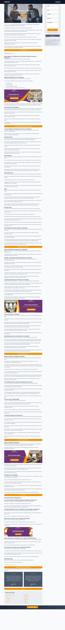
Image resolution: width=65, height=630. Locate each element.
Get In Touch (52, 35)
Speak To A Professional (23, 353)
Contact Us (23, 588)
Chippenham (9, 598)
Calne (8, 596)
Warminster (26, 599)
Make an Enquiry (32, 607)
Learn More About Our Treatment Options (23, 567)
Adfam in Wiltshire (15, 485)
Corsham (8, 601)
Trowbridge (26, 596)
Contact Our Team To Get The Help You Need (23, 126)
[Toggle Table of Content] (13, 53)
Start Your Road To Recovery (23, 439)
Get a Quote (23, 15)
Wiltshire (25, 602)
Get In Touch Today (23, 50)
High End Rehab (8, 24)
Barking (14, 564)
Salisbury (26, 601)
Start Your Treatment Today (23, 246)
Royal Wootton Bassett (8, 564)
